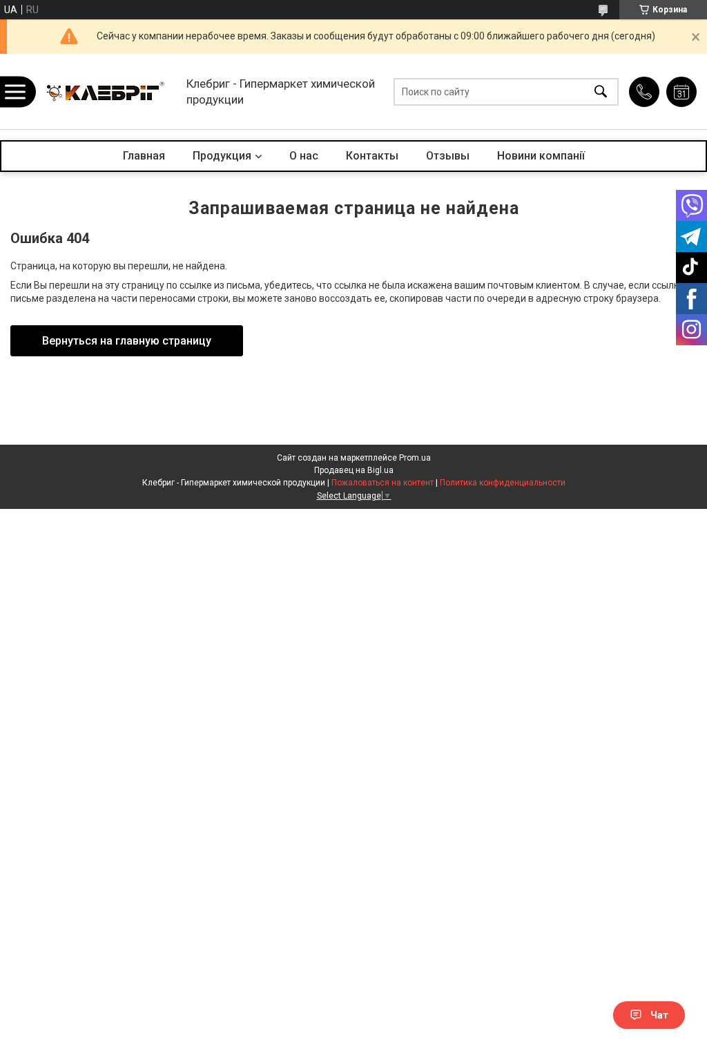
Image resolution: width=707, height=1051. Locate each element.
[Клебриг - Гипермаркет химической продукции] (107, 91)
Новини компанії (541, 155)
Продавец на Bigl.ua (354, 470)
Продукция (222, 155)
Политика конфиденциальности (502, 483)
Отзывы (447, 155)
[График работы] (681, 92)
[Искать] (600, 91)
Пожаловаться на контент (382, 483)
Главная (144, 155)
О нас (303, 155)
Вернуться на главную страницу (126, 340)
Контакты (372, 155)
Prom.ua (415, 458)
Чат (659, 1015)
